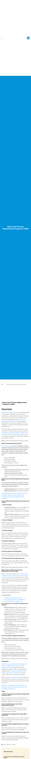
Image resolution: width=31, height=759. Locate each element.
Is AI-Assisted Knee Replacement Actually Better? (14, 757)
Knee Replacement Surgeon (9, 744)
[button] (28, 38)
